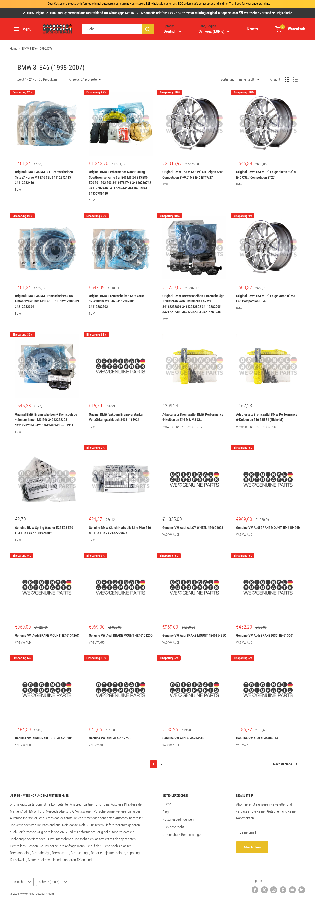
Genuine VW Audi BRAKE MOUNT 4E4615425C (194, 635)
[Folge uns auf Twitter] (264, 889)
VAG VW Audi (170, 534)
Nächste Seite (282, 764)
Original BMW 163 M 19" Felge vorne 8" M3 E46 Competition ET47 (265, 298)
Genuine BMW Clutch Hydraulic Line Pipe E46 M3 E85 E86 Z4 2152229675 (120, 530)
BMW (18, 189)
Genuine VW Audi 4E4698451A (257, 738)
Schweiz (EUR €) (49, 882)
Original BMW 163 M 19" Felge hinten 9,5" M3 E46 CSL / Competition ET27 (267, 174)
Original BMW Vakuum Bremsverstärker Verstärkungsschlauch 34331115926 (116, 417)
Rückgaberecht (173, 827)
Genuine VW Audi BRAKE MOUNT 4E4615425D (121, 635)
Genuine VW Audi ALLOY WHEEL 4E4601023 (192, 528)
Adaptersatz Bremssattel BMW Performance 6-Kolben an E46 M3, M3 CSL (192, 417)
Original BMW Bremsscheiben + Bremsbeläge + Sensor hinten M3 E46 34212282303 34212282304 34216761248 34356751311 (46, 419)
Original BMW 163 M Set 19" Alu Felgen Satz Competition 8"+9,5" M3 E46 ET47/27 (192, 174)
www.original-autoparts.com (182, 427)
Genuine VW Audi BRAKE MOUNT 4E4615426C (47, 635)
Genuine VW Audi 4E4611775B (110, 738)
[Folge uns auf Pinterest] (283, 889)
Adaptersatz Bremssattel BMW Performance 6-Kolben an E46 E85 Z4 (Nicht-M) (266, 417)
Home (13, 48)
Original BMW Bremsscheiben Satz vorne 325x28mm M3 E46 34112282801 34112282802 (117, 301)
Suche (166, 804)
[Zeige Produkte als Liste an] (295, 79)
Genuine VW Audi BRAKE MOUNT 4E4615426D (268, 528)
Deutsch (18, 882)
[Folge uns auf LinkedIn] (301, 889)
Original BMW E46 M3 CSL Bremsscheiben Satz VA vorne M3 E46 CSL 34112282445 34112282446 (44, 177)
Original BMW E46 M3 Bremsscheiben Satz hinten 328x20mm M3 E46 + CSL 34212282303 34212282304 (47, 301)
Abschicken (252, 847)
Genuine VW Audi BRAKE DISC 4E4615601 (265, 635)
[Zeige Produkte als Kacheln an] (287, 79)
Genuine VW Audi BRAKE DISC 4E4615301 (44, 738)
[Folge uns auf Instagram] (273, 889)
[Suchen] (148, 29)
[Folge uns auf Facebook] (255, 889)
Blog (165, 812)
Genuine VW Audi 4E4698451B (183, 738)
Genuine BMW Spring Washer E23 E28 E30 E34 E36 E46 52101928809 (44, 530)
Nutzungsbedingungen (178, 819)
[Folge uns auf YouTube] (292, 889)
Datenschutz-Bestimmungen (182, 834)
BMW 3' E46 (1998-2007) (37, 48)
